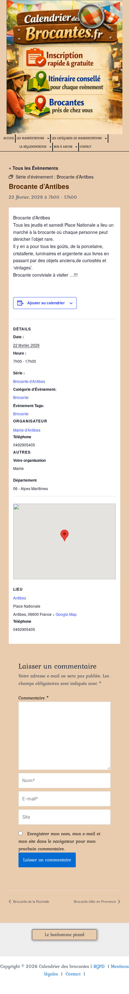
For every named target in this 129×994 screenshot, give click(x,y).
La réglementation (32, 147)
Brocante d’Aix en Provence (95, 901)
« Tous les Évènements (33, 168)
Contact (85, 147)
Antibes (19, 597)
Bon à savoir (63, 147)
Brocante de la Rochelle (30, 901)
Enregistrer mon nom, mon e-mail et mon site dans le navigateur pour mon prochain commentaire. (59, 841)
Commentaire (33, 697)
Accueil (8, 138)
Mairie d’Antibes (26, 430)
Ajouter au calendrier (46, 303)
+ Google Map (65, 614)
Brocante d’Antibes (29, 381)
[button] (64, 935)
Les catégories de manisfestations (77, 138)
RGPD (99, 966)
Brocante (20, 397)
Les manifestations (30, 138)
